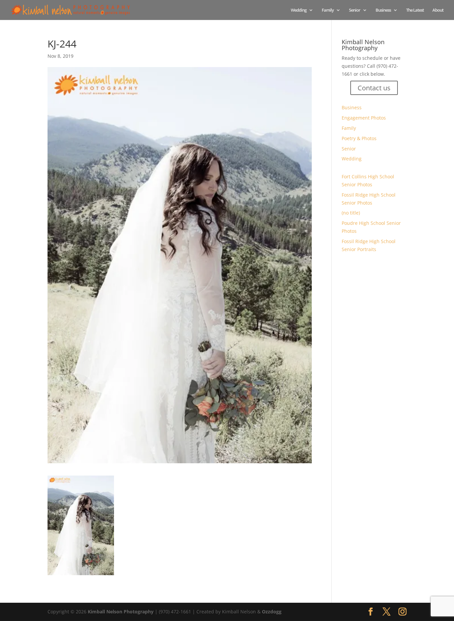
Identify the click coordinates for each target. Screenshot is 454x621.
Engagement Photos (364, 118)
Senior (354, 10)
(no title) (351, 213)
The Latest (415, 10)
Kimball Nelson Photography (121, 611)
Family (328, 10)
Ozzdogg (272, 611)
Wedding (298, 10)
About (437, 10)
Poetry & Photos (359, 138)
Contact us (374, 87)
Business (383, 10)
